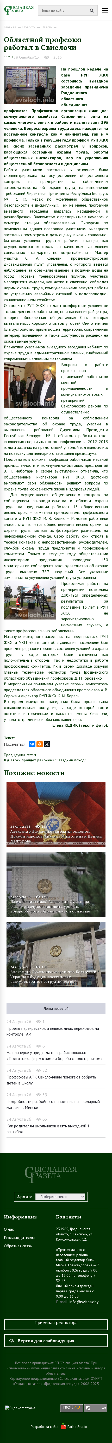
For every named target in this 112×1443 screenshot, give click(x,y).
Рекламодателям (19, 1237)
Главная (10, 27)
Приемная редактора (56, 1322)
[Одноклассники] (39, 744)
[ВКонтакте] (32, 744)
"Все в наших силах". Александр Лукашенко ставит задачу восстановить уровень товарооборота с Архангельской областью (50, 906)
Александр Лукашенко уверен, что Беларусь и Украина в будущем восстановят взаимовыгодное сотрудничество (53, 976)
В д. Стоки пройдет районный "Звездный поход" (45, 760)
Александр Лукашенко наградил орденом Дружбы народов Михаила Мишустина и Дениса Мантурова (56, 836)
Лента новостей (56, 1008)
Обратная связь (18, 1245)
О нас (9, 1229)
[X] (47, 744)
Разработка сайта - (46, 1426)
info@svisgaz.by (84, 1301)
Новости (28, 27)
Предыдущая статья (20, 754)
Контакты (68, 1217)
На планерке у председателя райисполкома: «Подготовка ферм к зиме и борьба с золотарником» (55, 1055)
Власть (47, 27)
